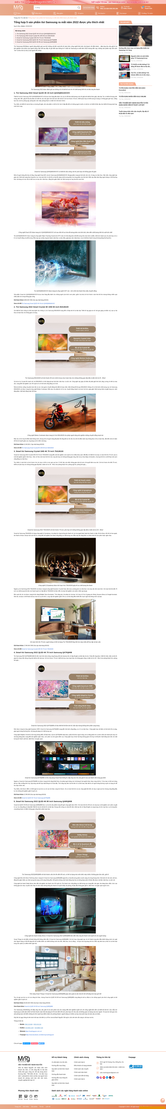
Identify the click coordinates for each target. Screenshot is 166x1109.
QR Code (20, 1099)
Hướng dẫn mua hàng (58, 1065)
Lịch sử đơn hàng (88, 7)
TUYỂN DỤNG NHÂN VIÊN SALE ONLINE (132, 96)
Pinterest (35, 1043)
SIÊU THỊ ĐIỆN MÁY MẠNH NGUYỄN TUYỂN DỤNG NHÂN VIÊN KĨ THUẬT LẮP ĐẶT (133, 104)
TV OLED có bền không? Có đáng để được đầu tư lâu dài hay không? (140, 66)
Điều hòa (38, 13)
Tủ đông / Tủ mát (146, 13)
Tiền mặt (26, 1099)
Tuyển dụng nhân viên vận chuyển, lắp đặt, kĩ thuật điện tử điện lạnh (134, 112)
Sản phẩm (34, 1106)
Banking (36, 1099)
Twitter (42, 1043)
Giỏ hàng (147, 7)
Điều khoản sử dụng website (83, 1065)
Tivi (18, 13)
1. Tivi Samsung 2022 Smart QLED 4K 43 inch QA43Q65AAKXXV (35, 33)
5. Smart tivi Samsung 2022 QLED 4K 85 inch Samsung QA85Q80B (36, 42)
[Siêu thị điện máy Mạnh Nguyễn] (83, 2)
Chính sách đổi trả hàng (81, 1075)
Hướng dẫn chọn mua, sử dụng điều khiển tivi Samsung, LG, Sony (134, 49)
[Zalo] (107, 1077)
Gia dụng (123, 13)
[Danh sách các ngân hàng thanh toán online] (83, 1097)
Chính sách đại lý (79, 1062)
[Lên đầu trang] (162, 1095)
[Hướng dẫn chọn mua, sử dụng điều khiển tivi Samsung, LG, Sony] (135, 35)
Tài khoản (127, 7)
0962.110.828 (28, 1024)
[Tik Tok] (110, 1077)
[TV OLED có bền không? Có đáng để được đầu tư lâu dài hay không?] (124, 66)
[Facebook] (97, 1077)
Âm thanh (101, 13)
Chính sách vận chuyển (81, 1069)
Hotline (109, 7)
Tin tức (41, 1106)
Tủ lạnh (80, 13)
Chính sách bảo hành (80, 1072)
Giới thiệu (26, 1106)
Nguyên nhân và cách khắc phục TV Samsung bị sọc (140, 57)
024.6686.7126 (39, 1028)
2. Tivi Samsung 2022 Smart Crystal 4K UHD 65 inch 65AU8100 (35, 36)
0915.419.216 (37, 1024)
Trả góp (31, 1099)
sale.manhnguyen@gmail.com (109, 1072)
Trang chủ (17, 18)
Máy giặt (59, 13)
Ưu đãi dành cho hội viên (59, 1062)
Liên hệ (48, 1106)
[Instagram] (100, 1077)
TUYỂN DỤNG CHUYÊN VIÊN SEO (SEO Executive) (132, 89)
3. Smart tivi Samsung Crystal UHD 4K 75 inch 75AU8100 (33, 38)
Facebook (27, 1043)
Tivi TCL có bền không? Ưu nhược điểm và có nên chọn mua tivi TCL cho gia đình (140, 74)
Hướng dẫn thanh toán (59, 1074)
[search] (79, 8)
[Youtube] (104, 1077)
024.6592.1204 (29, 1028)
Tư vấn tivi (24, 18)
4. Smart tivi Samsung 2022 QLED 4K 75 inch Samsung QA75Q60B (36, 40)
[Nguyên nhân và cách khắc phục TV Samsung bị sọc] (124, 58)
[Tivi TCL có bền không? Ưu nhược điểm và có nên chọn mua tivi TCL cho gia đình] (124, 75)
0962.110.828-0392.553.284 (109, 1067)
